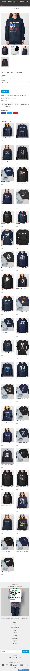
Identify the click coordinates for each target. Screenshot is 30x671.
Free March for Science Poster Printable (15, 586)
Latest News (15, 584)
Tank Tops (15, 629)
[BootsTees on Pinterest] (16, 658)
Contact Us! (24, 669)
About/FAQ (15, 635)
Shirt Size (3, 80)
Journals (15, 633)
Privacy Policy (15, 638)
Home (2, 11)
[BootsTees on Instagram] (20, 658)
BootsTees (15, 8)
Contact (15, 640)
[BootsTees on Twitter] (10, 658)
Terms (15, 637)
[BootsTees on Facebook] (13, 658)
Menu (3, 5)
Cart (28, 5)
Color (2, 85)
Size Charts (15, 643)
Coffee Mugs (15, 630)
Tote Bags (15, 632)
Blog (15, 641)
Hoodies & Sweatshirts (15, 627)
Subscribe (25, 651)
